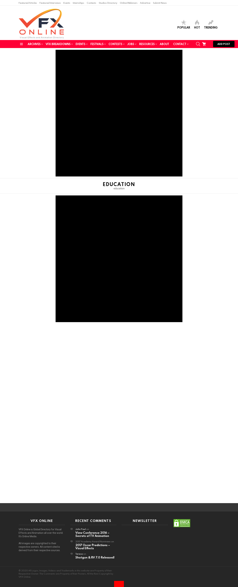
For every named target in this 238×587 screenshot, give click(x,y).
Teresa (79, 553)
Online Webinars (128, 2)
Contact (179, 44)
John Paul (80, 529)
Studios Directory (108, 2)
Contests (91, 2)
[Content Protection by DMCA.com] (182, 526)
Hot (197, 27)
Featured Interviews (50, 2)
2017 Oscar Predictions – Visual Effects (92, 546)
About (164, 44)
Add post (223, 44)
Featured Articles (28, 2)
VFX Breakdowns (58, 44)
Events (66, 2)
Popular (183, 27)
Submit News (160, 2)
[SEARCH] (198, 44)
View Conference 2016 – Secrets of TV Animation (92, 534)
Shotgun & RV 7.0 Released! (94, 557)
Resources (147, 44)
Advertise (145, 2)
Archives (34, 44)
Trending (211, 27)
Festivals (96, 44)
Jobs (130, 44)
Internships (78, 2)
